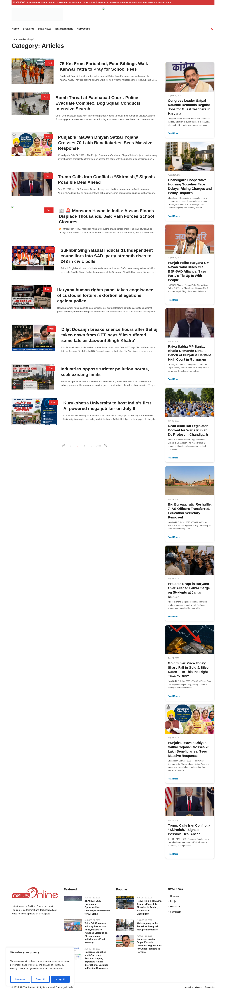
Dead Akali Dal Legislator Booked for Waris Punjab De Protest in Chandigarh (188, 430)
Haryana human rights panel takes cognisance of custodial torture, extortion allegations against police (105, 295)
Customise (20, 979)
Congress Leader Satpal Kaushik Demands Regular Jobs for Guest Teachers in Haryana (149, 945)
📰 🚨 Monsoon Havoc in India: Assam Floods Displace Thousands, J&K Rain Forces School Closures (106, 216)
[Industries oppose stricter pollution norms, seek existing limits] (33, 377)
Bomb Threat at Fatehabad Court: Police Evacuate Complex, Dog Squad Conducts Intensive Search (98, 103)
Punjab (173, 901)
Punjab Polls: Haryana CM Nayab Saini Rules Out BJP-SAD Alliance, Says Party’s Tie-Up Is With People (188, 271)
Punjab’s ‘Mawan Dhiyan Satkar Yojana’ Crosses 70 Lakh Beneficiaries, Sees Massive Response (105, 143)
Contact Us (209, 987)
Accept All (60, 979)
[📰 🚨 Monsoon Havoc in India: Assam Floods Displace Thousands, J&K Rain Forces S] (32, 218)
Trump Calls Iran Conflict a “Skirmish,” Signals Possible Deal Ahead (189, 829)
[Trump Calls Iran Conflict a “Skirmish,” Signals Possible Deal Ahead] (32, 184)
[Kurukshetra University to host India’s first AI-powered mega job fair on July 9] (34, 411)
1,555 (98, 445)
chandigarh (175, 911)
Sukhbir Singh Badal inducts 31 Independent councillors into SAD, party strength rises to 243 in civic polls (107, 256)
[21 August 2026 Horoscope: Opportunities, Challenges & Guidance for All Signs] (73, 898)
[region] (40, 966)
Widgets (198, 987)
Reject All (40, 979)
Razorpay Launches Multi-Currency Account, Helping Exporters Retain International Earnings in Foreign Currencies (96, 960)
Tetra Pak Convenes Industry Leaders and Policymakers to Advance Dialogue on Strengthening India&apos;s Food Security (151, 2)
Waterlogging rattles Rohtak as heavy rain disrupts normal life (148, 926)
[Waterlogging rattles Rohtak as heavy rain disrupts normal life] (125, 925)
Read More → (174, 133)
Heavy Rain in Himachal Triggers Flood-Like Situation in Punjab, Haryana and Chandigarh (149, 907)
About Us (188, 987)
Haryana (174, 896)
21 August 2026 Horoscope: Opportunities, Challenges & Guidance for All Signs (42, 2)
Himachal (175, 906)
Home (14, 39)
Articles (22, 39)
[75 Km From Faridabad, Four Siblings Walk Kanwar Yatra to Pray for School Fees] (33, 71)
